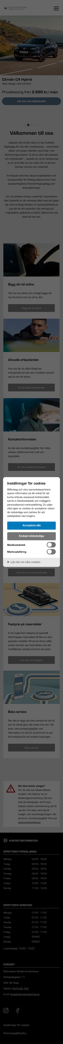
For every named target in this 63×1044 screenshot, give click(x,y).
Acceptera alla (32, 525)
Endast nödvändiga (31, 535)
